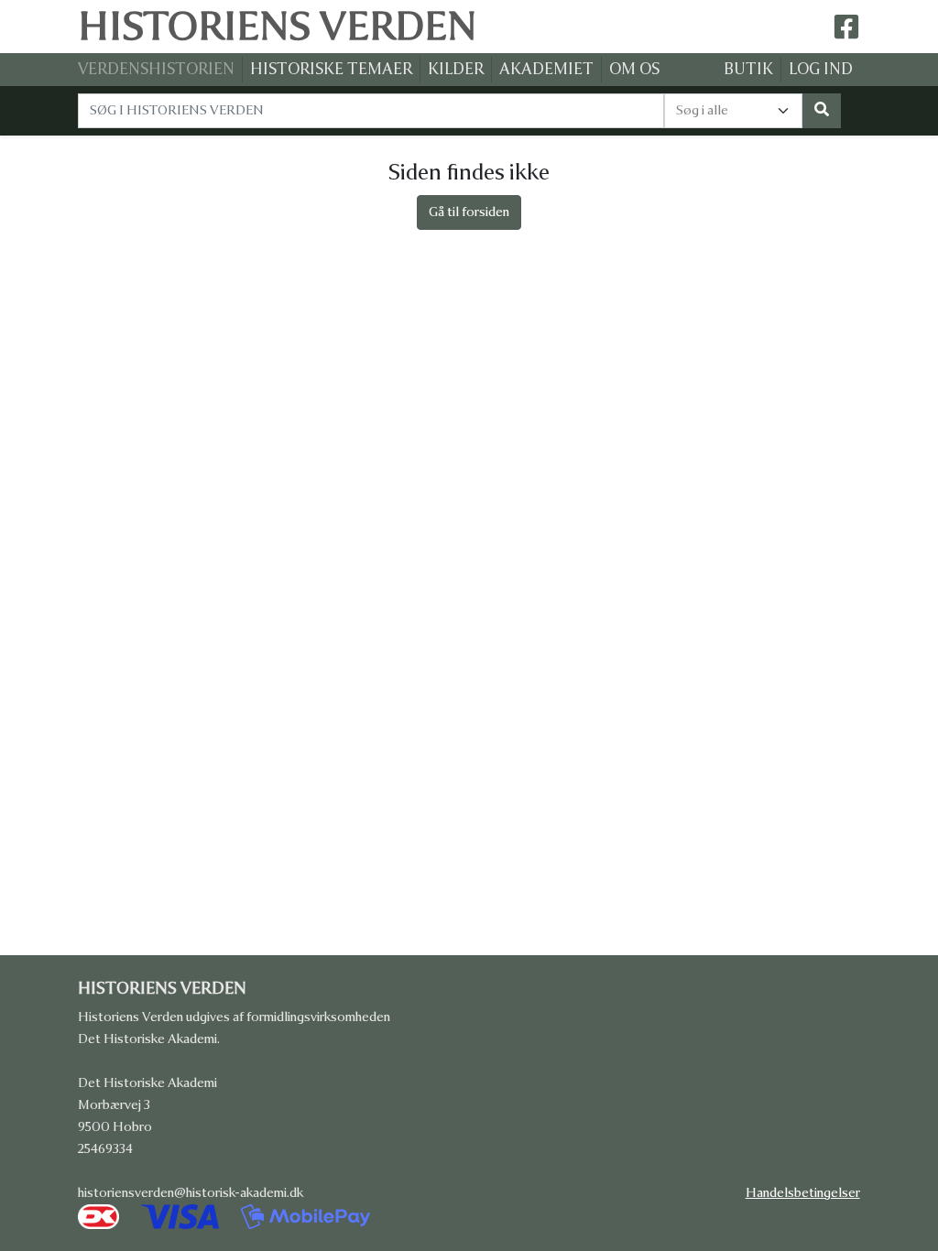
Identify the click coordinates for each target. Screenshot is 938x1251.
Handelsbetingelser (803, 1193)
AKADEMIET (546, 69)
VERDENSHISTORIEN (156, 69)
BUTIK (748, 69)
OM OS (634, 69)
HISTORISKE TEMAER (331, 69)
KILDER (456, 69)
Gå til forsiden (469, 212)
